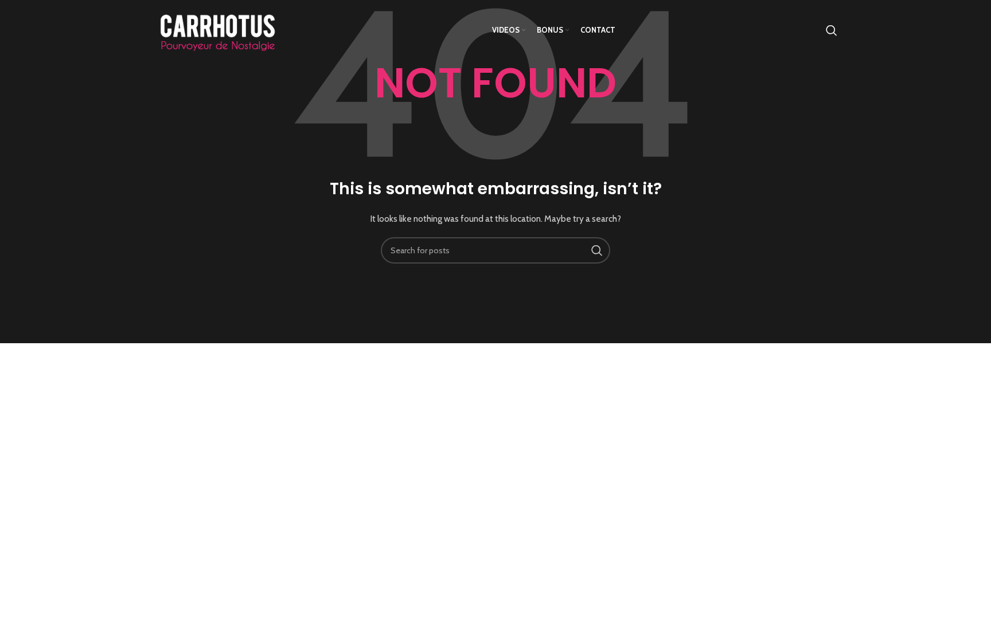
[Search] (831, 30)
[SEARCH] (597, 250)
